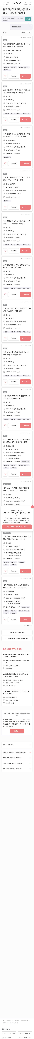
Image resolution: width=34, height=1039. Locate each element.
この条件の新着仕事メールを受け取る (17, 638)
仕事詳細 (13, 76)
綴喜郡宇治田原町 (25, 1020)
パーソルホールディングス (8, 1034)
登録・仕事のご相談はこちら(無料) (17, 527)
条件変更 (28, 19)
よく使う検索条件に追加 (17, 632)
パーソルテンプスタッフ (24, 1034)
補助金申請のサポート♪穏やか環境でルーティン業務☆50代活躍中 (16, 661)
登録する (17, 731)
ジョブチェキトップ (10, 1020)
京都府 (17, 1020)
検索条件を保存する (16, 26)
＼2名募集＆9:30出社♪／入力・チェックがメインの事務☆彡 (16, 697)
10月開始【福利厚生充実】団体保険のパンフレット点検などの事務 (16, 680)
